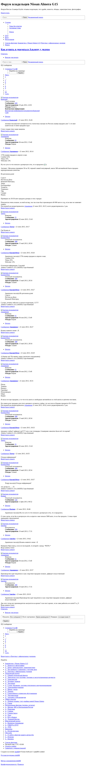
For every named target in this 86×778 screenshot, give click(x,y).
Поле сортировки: (29, 617)
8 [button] (5, 86)
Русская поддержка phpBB (10, 755)
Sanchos (3, 525)
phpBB (17, 752)
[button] (11, 69)
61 (15, 140)
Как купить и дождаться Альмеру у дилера (25, 49)
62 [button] (6, 92)
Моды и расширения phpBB (11, 761)
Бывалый (4, 99)
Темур (3, 213)
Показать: (6, 617)
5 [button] (5, 80)
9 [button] (5, 88)
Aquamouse (5, 136)
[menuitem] (15, 26)
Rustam (3, 496)
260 (16, 529)
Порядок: (54, 617)
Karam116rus (5, 238)
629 (16, 103)
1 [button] (5, 77)
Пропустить (5, 13)
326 (16, 500)
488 (16, 241)
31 (15, 217)
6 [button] (5, 82)
